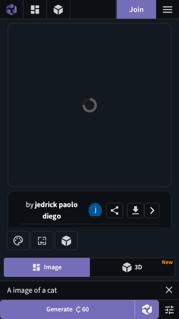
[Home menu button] (11, 9)
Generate (67, 309)
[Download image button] (135, 210)
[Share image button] (114, 210)
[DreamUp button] (147, 309)
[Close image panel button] (151, 210)
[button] (169, 290)
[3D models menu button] (58, 9)
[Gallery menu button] (34, 9)
